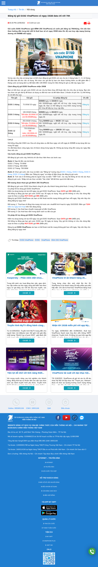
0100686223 (29, 436)
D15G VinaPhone (26, 240)
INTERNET (49, 462)
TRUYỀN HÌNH (49, 466)
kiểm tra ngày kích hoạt (16, 207)
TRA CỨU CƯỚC (49, 523)
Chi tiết (25, 293)
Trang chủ (12, 10)
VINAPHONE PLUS (49, 541)
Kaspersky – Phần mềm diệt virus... (25, 278)
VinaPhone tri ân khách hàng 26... (69, 278)
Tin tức (21, 10)
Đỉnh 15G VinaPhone (60, 240)
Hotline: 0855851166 (16, 408)
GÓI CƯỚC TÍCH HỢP (50, 471)
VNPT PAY (49, 545)
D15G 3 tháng (78, 172)
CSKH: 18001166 (32, 408)
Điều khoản (65, 408)
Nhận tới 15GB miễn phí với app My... (71, 325)
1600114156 (21, 449)
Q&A (49, 408)
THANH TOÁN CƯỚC (49, 528)
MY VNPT (49, 536)
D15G (37, 240)
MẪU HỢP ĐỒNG (49, 495)
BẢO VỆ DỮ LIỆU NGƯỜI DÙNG (50, 482)
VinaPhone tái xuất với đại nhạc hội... (71, 373)
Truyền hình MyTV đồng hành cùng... (26, 325)
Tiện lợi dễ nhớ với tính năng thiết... (25, 373)
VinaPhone (45, 240)
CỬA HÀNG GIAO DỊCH (49, 491)
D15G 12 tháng (19, 174)
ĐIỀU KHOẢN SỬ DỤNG (49, 486)
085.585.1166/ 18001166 (48, 441)
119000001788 (22, 445)
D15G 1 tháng (66, 172)
